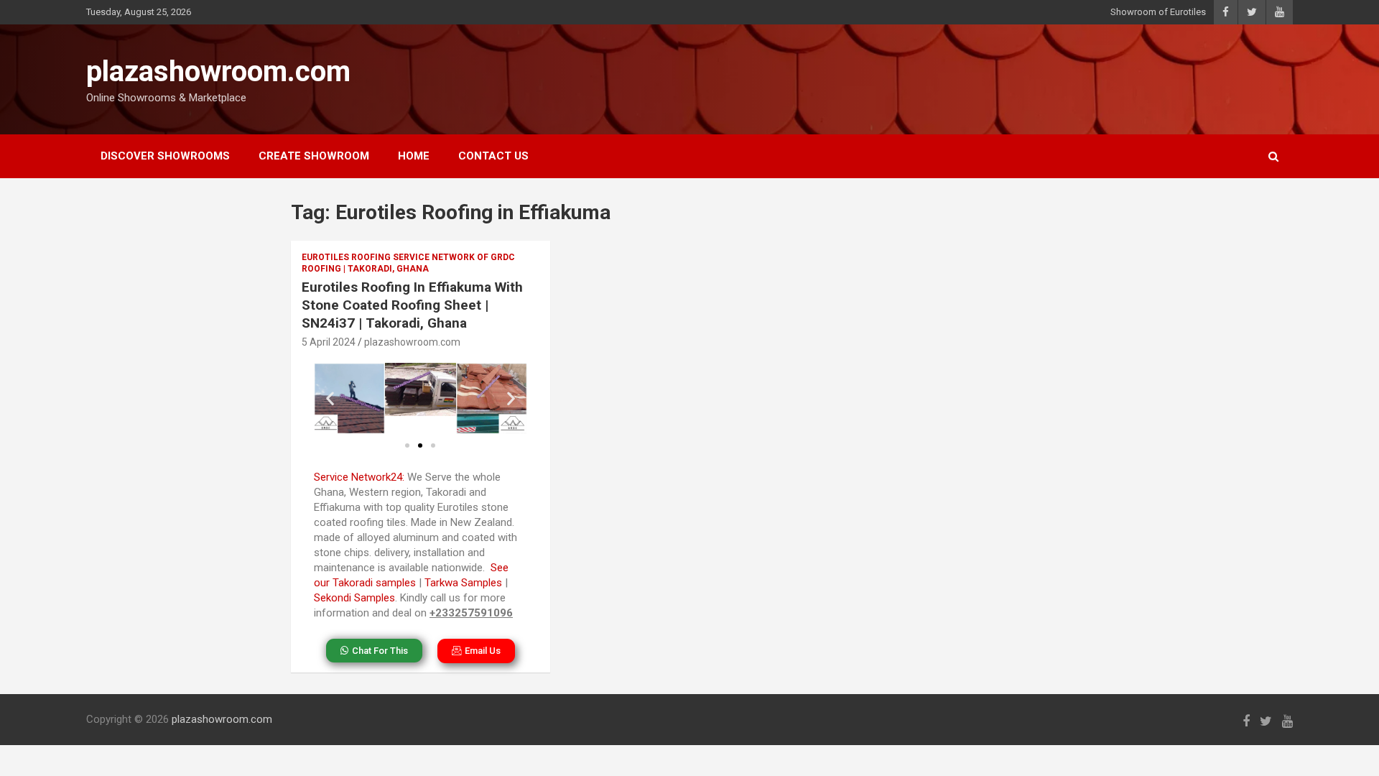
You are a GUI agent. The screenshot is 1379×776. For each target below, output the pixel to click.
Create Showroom (314, 155)
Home (414, 155)
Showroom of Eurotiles (1158, 11)
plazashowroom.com (218, 71)
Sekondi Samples (354, 597)
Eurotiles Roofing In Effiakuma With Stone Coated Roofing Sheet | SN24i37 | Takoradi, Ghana (412, 305)
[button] (330, 398)
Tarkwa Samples (463, 582)
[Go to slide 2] (420, 445)
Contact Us (493, 155)
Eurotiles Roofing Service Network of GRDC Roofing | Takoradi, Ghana (408, 263)
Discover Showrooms (165, 155)
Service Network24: (359, 477)
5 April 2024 (329, 342)
